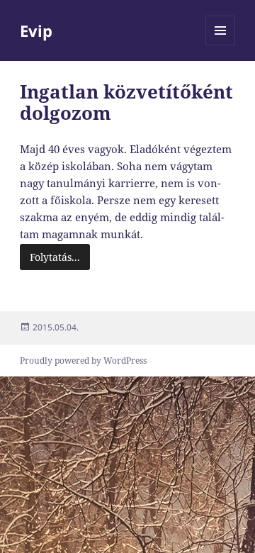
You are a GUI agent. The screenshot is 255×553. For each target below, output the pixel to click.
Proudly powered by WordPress (83, 360)
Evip (36, 30)
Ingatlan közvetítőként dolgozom (126, 102)
